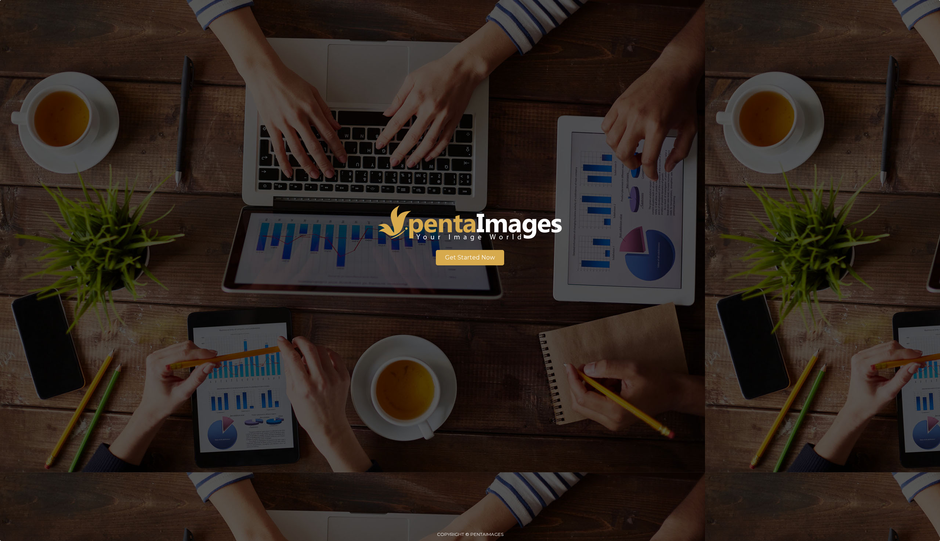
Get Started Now (470, 257)
